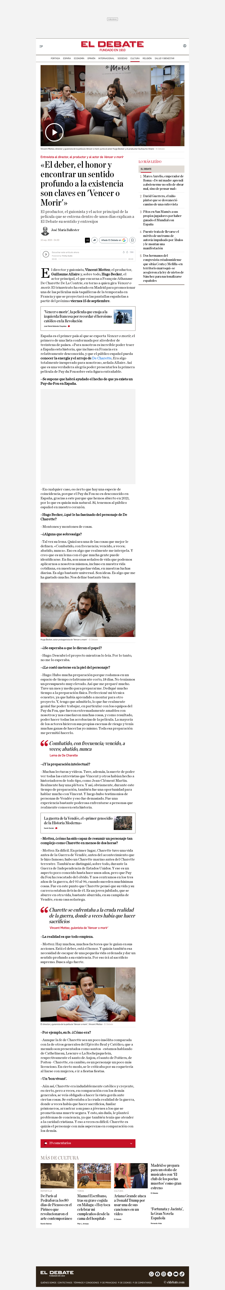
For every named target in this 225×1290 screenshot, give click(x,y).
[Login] (185, 46)
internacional (106, 58)
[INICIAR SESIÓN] (185, 46)
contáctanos (65, 1282)
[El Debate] (112, 44)
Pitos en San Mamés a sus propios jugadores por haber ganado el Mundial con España (162, 218)
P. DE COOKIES (124, 1282)
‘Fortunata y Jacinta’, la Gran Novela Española (167, 1213)
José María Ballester (65, 230)
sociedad (122, 58)
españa (67, 58)
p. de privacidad (108, 1282)
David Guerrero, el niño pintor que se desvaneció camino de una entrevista (160, 200)
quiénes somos (48, 1282)
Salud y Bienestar (164, 58)
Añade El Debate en (111, 240)
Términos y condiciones (86, 1282)
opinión (91, 58)
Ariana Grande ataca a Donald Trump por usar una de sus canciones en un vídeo (130, 1205)
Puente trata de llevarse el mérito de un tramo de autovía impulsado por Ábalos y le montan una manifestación (163, 240)
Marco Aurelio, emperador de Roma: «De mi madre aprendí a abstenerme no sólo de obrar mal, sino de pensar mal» (163, 182)
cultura (135, 58)
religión (147, 58)
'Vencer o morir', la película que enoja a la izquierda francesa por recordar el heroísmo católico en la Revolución (78, 316)
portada (55, 58)
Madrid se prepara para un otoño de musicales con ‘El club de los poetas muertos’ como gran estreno (166, 1176)
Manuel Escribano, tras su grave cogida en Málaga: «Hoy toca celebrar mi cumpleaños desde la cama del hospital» (93, 1207)
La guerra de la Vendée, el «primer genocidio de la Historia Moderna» (78, 820)
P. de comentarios (142, 1282)
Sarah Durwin (49, 828)
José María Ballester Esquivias (55, 326)
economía (79, 58)
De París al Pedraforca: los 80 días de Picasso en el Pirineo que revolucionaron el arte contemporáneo (56, 1207)
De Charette (102, 358)
